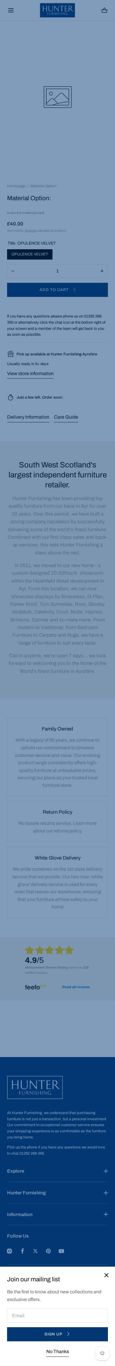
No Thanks (57, 1351)
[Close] (57, 683)
